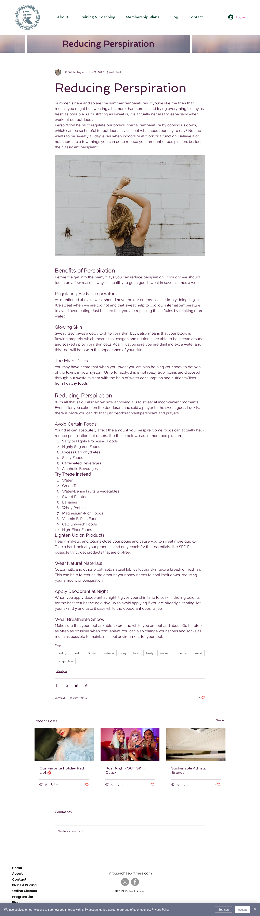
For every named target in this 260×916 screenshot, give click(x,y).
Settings (223, 909)
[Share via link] (87, 685)
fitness (92, 653)
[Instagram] (125, 882)
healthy (62, 653)
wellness (108, 653)
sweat (198, 653)
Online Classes (24, 891)
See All (220, 720)
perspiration (65, 661)
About (17, 873)
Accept (242, 909)
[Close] (255, 909)
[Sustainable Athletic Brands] (195, 744)
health (77, 653)
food (136, 653)
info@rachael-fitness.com (130, 873)
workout (165, 653)
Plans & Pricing (24, 885)
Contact (19, 879)
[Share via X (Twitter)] (67, 685)
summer (182, 653)
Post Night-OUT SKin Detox (125, 770)
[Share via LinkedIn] (77, 685)
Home (17, 868)
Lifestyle (61, 671)
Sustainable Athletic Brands (189, 770)
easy (123, 653)
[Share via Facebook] (57, 685)
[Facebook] (135, 882)
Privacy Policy (160, 909)
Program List (23, 896)
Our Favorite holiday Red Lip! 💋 (61, 770)
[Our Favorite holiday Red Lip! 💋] (64, 744)
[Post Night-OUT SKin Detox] (130, 744)
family (149, 653)
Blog (16, 902)
